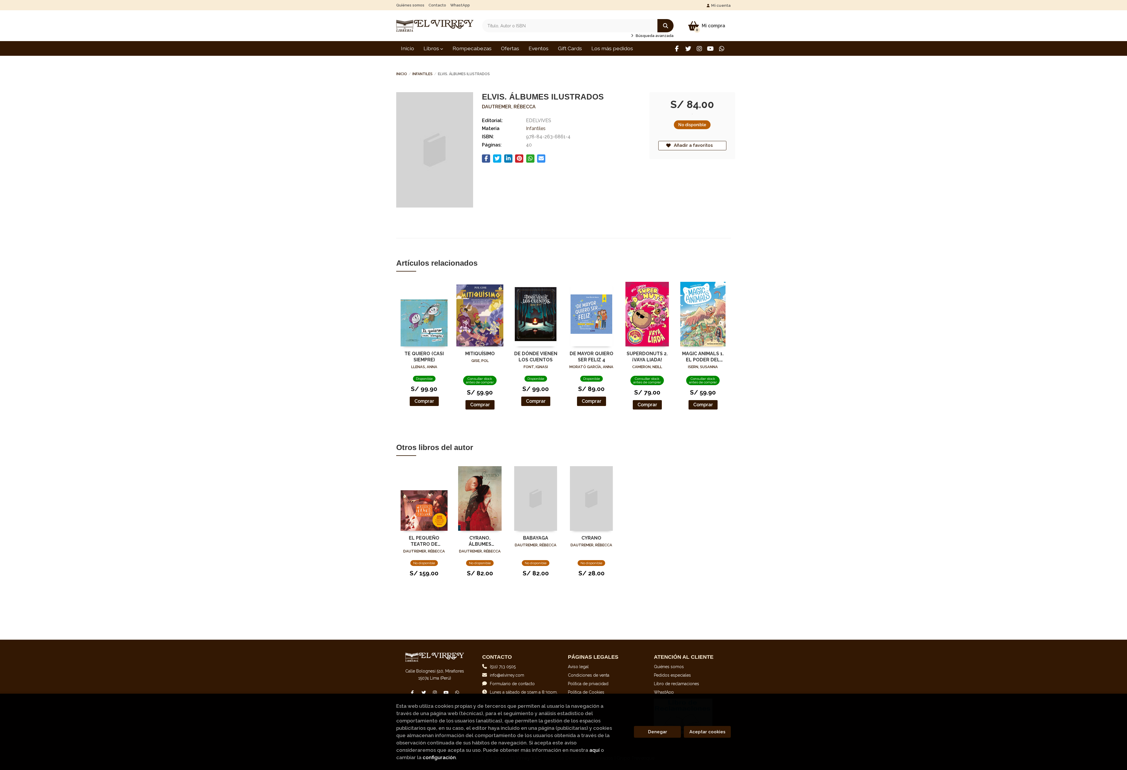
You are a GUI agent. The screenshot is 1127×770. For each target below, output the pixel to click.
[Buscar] (665, 25)
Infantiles (422, 74)
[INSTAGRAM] (699, 48)
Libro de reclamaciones (676, 683)
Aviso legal (578, 666)
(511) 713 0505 (503, 666)
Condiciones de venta (588, 675)
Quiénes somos (410, 5)
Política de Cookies (586, 692)
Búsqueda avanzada (654, 35)
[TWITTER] (688, 48)
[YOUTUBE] (710, 48)
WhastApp (460, 5)
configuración (439, 757)
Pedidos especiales (672, 675)
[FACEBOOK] (677, 48)
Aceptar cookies (707, 731)
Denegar (657, 731)
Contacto (437, 5)
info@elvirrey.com (507, 675)
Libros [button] (432, 48)
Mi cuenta (721, 5)
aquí (594, 750)
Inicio (401, 74)
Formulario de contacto (512, 683)
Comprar (424, 401)
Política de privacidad (588, 683)
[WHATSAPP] (721, 48)
